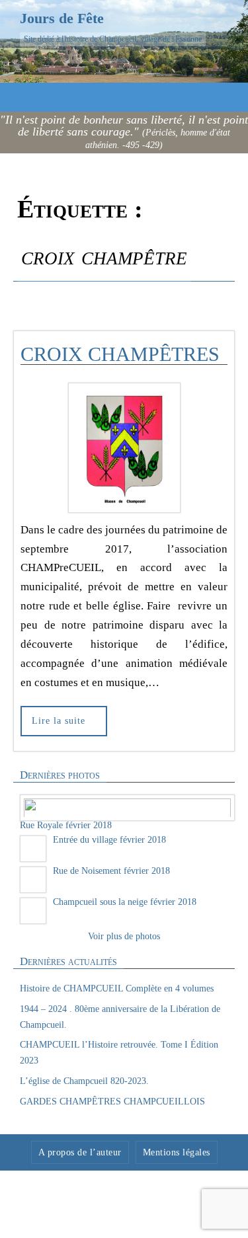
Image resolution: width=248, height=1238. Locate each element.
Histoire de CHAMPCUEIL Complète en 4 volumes (117, 987)
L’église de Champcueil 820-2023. (84, 1080)
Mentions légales (176, 1150)
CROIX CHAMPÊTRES (120, 354)
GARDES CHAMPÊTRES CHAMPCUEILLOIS (112, 1100)
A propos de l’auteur (80, 1150)
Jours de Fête (62, 18)
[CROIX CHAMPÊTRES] (124, 448)
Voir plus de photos (124, 935)
